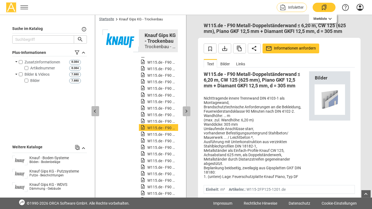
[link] (324, 7)
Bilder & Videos (37, 74)
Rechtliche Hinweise (260, 203)
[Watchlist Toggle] (210, 48)
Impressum (222, 203)
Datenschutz (299, 203)
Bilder (35, 80)
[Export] (224, 48)
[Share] (254, 48)
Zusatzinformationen (42, 62)
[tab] (210, 63)
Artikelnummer (42, 68)
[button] (292, 7)
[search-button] (80, 39)
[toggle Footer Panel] (366, 194)
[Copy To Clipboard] (239, 48)
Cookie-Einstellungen (339, 203)
